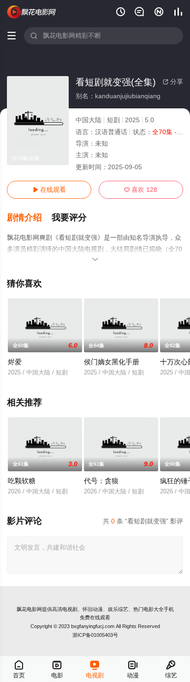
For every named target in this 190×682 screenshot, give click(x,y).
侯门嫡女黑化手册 (111, 362)
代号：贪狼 (101, 481)
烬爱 (15, 362)
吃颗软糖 (22, 481)
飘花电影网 (29, 609)
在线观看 (49, 189)
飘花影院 (31, 12)
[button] (29, 217)
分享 (173, 81)
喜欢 (140, 189)
